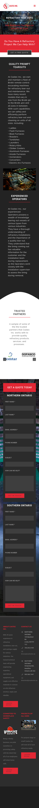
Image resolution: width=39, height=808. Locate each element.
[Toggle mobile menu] (35, 6)
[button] (4, 359)
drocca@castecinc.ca (28, 654)
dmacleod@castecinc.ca (29, 680)
